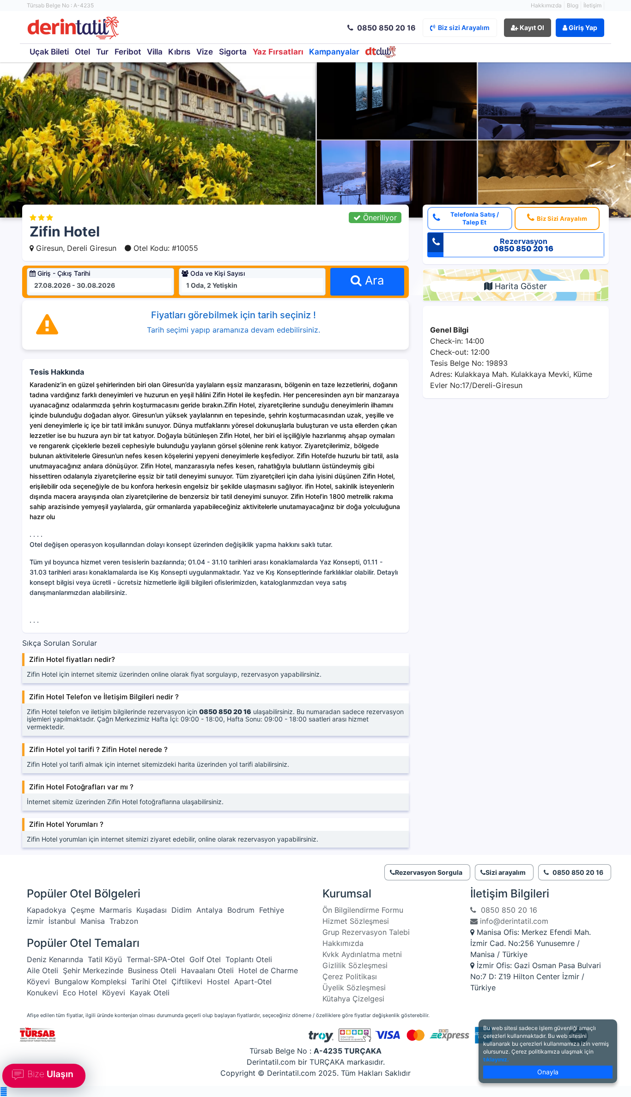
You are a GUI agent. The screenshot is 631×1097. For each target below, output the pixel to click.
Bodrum (241, 910)
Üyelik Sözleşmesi (354, 987)
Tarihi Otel (149, 981)
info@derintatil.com (513, 921)
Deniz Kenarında (55, 959)
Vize (204, 51)
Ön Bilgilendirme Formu (362, 910)
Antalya (209, 910)
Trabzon (123, 921)
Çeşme (83, 910)
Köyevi (38, 981)
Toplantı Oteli (248, 959)
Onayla (547, 1072)
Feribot (128, 51)
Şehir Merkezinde (93, 970)
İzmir (35, 921)
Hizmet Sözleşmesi (355, 921)
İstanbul (62, 921)
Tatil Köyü (105, 959)
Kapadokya (46, 910)
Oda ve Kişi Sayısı (216, 273)
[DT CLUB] (381, 52)
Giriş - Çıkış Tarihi (63, 273)
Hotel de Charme (268, 970)
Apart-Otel (253, 981)
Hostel (218, 981)
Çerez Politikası (349, 976)
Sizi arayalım (505, 872)
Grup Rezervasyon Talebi (366, 932)
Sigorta (233, 51)
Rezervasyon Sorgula (428, 872)
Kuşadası (151, 910)
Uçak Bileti (49, 51)
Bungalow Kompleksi (91, 981)
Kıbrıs (179, 51)
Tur (102, 51)
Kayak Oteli (150, 992)
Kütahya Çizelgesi (353, 998)
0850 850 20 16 (506, 910)
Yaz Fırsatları (278, 51)
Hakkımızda (546, 5)
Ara (373, 280)
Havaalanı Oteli (207, 970)
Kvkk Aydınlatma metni (362, 954)
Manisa (92, 921)
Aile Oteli (42, 970)
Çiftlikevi (186, 981)
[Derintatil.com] (125, 28)
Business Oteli (152, 970)
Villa (155, 51)
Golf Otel (205, 959)
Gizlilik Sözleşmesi (355, 965)
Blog (572, 5)
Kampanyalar (334, 51)
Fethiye (271, 910)
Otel (82, 51)
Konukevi (42, 992)
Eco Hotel (80, 992)
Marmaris (115, 910)
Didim (181, 910)
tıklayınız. (496, 1059)
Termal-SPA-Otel (156, 959)
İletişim (592, 5)
